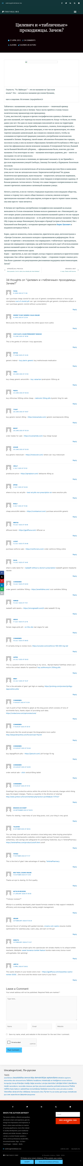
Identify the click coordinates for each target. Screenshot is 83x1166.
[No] (80, 1161)
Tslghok (16, 827)
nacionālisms (13, 1086)
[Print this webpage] (2, 593)
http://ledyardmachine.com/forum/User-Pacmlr (24, 735)
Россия (52, 1092)
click (23, 772)
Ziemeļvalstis (35, 1092)
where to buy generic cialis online (26, 315)
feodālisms (37, 1080)
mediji (6, 1086)
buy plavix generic (26, 360)
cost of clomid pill (22, 301)
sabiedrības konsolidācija (30, 1089)
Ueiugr (15, 918)
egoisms (68, 1078)
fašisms (30, 1080)
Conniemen (17, 582)
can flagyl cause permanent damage (27, 334)
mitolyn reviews (19, 891)
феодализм (31, 1094)
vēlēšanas (26, 1092)
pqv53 (15, 390)
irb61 (15, 679)
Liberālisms (72, 1083)
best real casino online (22, 872)
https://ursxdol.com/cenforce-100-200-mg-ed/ (50, 646)
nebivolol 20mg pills (43, 398)
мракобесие (15, 1094)
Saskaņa (43, 1089)
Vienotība (8, 1092)
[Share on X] (2, 577)
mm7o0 (15, 522)
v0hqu (15, 854)
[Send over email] (2, 589)
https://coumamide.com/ (33, 436)
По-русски (29, 1070)
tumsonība (51, 1089)
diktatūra (61, 1078)
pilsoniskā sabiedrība (46, 1086)
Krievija (14, 1083)
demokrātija (29, 1078)
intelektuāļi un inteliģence (51, 1080)
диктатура (63, 1092)
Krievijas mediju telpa (25, 1083)
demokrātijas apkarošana (46, 1077)
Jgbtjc (15, 964)
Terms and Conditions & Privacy (49, 1162)
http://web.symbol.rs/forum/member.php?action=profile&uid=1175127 (32, 797)
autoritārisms (8, 1078)
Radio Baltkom (15, 1089)
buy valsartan (36, 379)
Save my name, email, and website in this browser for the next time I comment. (39, 1034)
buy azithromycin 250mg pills (49, 667)
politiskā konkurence (61, 1086)
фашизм (23, 1094)
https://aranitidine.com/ (40, 589)
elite (13, 1080)
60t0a (15, 353)
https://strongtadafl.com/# (33, 608)
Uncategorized (13, 1070)
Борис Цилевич (64, 224)
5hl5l (15, 560)
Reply (75, 309)
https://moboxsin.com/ (34, 455)
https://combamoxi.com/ (36, 511)
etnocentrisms (21, 1080)
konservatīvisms (67, 1080)
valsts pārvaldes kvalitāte (64, 1089)
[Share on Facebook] (2, 573)
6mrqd (15, 600)
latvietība (38, 1083)
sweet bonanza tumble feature (33, 950)
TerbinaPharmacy (53, 861)
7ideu (15, 372)
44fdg (15, 657)
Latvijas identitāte (48, 1083)
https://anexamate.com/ (37, 417)
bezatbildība (18, 1078)
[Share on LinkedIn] (2, 585)
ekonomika (8, 1080)
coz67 (15, 541)
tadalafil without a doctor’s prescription (40, 568)
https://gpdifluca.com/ (27, 530)
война (57, 1092)
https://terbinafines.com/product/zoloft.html (23, 842)
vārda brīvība (17, 1092)
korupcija (7, 1083)
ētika (41, 1092)
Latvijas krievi (61, 1083)
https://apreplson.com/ (29, 474)
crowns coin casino (51, 926)
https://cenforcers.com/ (35, 549)
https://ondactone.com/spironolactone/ (21, 713)
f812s (15, 291)
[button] (75, 12)
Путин (46, 1092)
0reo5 (15, 619)
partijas (35, 1086)
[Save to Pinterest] (2, 581)
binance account (20, 808)
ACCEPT (27, 1162)
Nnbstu (16, 940)
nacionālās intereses (25, 1086)
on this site (29, 627)
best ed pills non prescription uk (39, 492)
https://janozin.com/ (32, 754)
